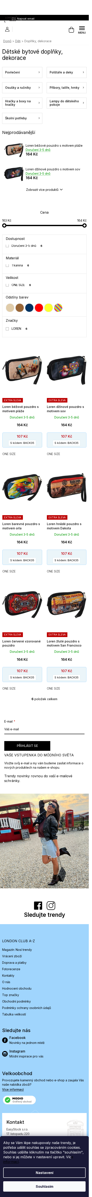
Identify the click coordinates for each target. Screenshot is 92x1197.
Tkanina (20, 265)
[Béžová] (10, 307)
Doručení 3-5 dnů (27, 245)
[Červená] (39, 307)
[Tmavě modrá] (29, 307)
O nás (6, 982)
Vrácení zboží (12, 956)
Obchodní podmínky (16, 1001)
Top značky (10, 995)
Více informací (13, 1089)
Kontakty (8, 975)
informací (11, 1162)
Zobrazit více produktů (42, 189)
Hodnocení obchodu (16, 988)
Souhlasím (44, 1186)
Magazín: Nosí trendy (17, 949)
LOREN (20, 328)
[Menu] (82, 30)
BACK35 (22, 443)
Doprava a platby (14, 962)
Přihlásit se (27, 746)
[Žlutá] (48, 307)
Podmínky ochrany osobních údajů (26, 1008)
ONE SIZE (21, 285)
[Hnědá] (19, 307)
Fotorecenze (11, 969)
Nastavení (44, 1173)
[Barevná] (58, 307)
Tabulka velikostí (14, 1014)
